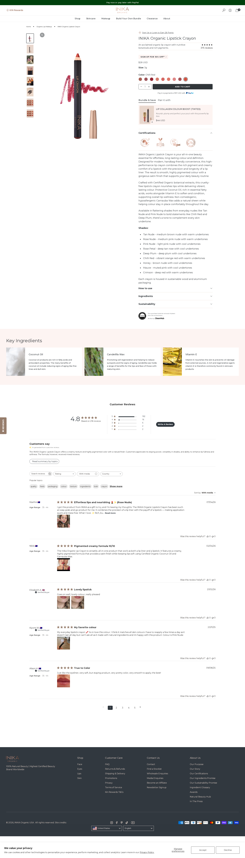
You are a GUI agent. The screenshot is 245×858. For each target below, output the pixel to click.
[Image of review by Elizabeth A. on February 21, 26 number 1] (63, 602)
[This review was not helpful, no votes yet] (212, 536)
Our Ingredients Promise (202, 778)
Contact (151, 764)
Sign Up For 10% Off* (152, 57)
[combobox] (64, 474)
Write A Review (165, 424)
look (96, 486)
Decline (228, 850)
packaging (52, 486)
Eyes (79, 769)
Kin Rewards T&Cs (114, 792)
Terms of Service (113, 787)
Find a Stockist (154, 769)
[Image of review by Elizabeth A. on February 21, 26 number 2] (77, 602)
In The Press (196, 801)
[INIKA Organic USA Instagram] (111, 822)
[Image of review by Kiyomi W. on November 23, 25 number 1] (63, 643)
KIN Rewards (16, 10)
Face (79, 764)
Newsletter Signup (156, 787)
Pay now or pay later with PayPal (122, 2)
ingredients (85, 486)
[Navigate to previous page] (104, 707)
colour (63, 486)
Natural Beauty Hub (200, 796)
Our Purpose (196, 764)
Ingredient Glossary (200, 787)
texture (73, 486)
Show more (116, 486)
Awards (193, 792)
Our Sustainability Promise (203, 783)
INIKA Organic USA (24, 822)
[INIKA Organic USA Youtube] (133, 822)
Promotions (111, 778)
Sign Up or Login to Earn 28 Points (157, 33)
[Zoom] (42, 35)
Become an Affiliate (157, 783)
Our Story (195, 769)
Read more (110, 513)
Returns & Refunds (115, 769)
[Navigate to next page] (141, 707)
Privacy (109, 783)
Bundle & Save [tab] (147, 100)
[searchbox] (38, 474)
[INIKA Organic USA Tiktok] (127, 822)
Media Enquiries (155, 778)
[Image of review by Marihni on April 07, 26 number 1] (63, 521)
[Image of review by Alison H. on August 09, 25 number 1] (63, 680)
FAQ (107, 764)
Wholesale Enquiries (157, 773)
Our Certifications (199, 773)
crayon (104, 486)
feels (42, 486)
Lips (79, 773)
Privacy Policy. (147, 852)
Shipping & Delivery (115, 773)
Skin (79, 778)
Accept (203, 850)
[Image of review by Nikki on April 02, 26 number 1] (63, 564)
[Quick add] (152, 122)
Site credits (60, 822)
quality (34, 486)
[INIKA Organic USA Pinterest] (122, 822)
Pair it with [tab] (164, 100)
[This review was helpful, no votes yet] (208, 536)
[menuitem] (77, 19)
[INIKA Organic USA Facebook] (116, 822)
